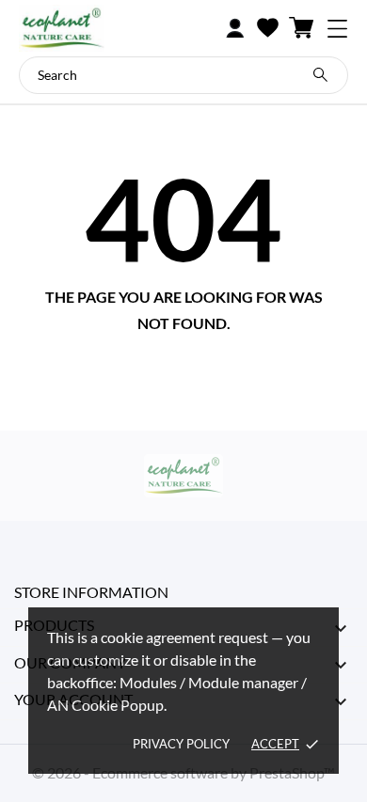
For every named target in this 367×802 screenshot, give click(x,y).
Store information (91, 592)
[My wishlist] (268, 28)
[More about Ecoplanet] (183, 475)
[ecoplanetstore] (89, 28)
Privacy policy (181, 743)
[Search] (320, 75)
